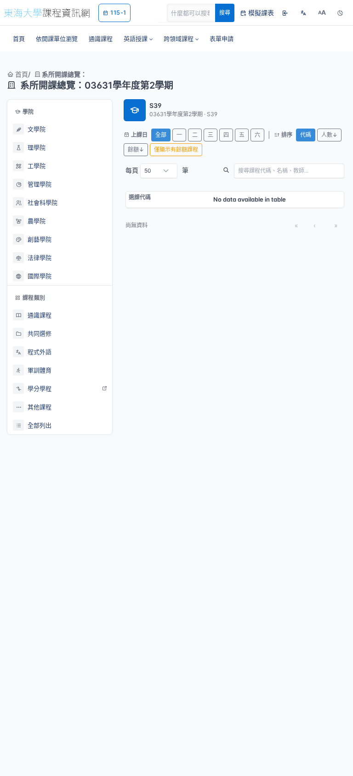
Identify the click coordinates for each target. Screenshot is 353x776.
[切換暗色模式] (340, 13)
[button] (138, 38)
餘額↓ (136, 149)
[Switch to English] (303, 13)
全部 (160, 134)
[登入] (285, 13)
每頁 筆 (156, 170)
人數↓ (329, 134)
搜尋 (224, 12)
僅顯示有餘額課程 (176, 149)
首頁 (20, 74)
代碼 (305, 134)
